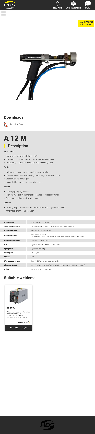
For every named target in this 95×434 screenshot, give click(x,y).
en (90, 14)
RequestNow (88, 23)
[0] (89, 18)
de (85, 14)
